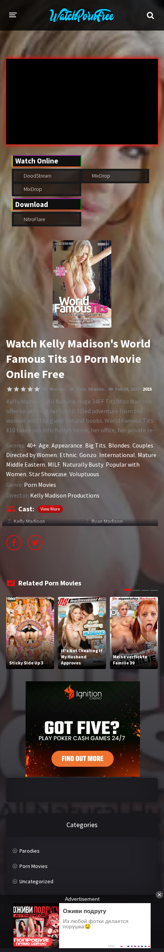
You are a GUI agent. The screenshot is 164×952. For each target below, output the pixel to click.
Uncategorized (36, 881)
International (117, 455)
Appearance (66, 445)
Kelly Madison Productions (65, 495)
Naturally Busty (83, 464)
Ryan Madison (107, 521)
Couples (142, 445)
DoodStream (37, 175)
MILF (54, 464)
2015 (147, 389)
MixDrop (100, 175)
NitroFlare (34, 219)
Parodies (29, 850)
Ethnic (68, 455)
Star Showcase (48, 474)
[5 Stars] (37, 389)
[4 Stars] (30, 389)
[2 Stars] (16, 389)
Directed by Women (31, 455)
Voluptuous (84, 474)
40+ (31, 445)
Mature (147, 455)
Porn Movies (40, 484)
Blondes (119, 445)
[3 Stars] (23, 389)
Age (44, 445)
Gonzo (87, 455)
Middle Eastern (25, 464)
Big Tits (95, 445)
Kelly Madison (29, 521)
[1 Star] (9, 389)
